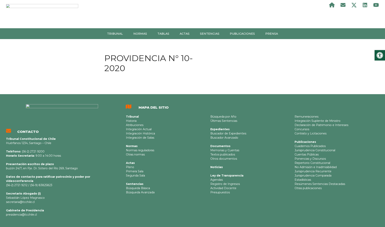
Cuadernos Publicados (310, 146)
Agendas (216, 180)
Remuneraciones (306, 116)
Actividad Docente (223, 188)
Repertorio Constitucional (312, 163)
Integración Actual (139, 129)
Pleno (130, 167)
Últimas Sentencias (223, 121)
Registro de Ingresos (225, 184)
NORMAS (140, 33)
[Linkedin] (365, 5)
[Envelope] (343, 5)
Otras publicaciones (308, 188)
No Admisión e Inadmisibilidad (316, 167)
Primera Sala (134, 171)
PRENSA (271, 33)
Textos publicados (222, 154)
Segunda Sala (135, 175)
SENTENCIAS (209, 33)
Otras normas (135, 154)
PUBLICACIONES (242, 33)
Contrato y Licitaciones (310, 133)
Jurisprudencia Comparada (313, 175)
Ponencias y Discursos (310, 158)
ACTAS (184, 33)
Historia (131, 121)
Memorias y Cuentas (224, 150)
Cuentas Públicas (307, 154)
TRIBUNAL (115, 33)
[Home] (332, 5)
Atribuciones (134, 125)
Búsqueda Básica (138, 188)
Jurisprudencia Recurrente (313, 171)
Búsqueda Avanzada (140, 192)
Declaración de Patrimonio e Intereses (321, 125)
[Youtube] (376, 5)
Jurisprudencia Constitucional (315, 150)
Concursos (302, 129)
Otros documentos (223, 158)
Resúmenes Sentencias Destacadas (320, 184)
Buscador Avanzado (224, 137)
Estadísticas (303, 180)
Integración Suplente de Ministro (317, 121)
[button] (380, 55)
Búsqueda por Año (223, 116)
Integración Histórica (140, 133)
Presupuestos (220, 192)
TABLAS (163, 33)
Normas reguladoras (140, 150)
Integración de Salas (140, 137)
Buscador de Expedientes (228, 133)
